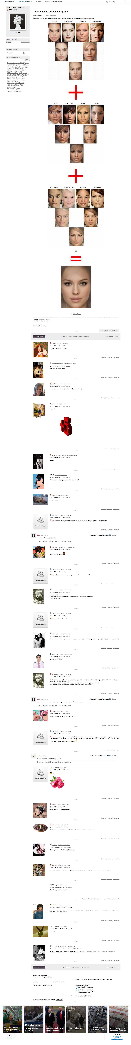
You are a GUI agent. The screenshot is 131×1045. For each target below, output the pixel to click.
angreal (25, 73)
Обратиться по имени (64, 541)
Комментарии (21, 7)
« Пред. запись (65, 336)
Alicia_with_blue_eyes (20, 64)
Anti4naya (9, 66)
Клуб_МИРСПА (11, 84)
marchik (27, 74)
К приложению (25, 42)
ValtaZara (55, 905)
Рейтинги (40, 1)
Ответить (103, 357)
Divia (14, 66)
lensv (53, 404)
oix (18, 76)
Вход (30, 1)
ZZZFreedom (10, 73)
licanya (14, 74)
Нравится (106, 330)
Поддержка (107, 2)
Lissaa (21, 68)
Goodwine (17, 67)
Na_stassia (55, 590)
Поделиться (114, 330)
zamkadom (55, 384)
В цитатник (116, 357)
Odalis (8, 71)
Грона (53, 711)
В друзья (19, 32)
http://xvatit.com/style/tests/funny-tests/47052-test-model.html (97, 951)
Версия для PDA (117, 1036)
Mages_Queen (43, 535)
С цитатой (109, 357)
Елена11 (21, 83)
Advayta (54, 845)
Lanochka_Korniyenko (13, 68)
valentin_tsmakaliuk (12, 78)
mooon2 (9, 76)
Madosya (54, 804)
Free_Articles (10, 67)
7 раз (41, 324)
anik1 (53, 495)
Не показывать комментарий (111, 898)
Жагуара (54, 865)
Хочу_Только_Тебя (58, 455)
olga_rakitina (23, 76)
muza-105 (14, 76)
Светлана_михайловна (13, 90)
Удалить (8, 42)
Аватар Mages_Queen (17, 21)
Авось (48, 1)
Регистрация (23, 1)
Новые (116, 336)
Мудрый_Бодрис (19, 85)
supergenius (15, 77)
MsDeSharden (11, 70)
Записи (9, 7)
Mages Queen (7, 10)
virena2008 (21, 78)
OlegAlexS (55, 515)
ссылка (68, 345)
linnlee (22, 74)
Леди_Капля (10, 85)
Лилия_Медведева (57, 363)
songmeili (9, 77)
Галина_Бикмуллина (13, 83)
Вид (110, 2)
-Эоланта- (10, 63)
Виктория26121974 (12, 81)
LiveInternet (9, 2)
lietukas (18, 74)
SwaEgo (19, 71)
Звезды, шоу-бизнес (44, 319)
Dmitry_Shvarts (20, 66)
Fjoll (53, 824)
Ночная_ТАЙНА (11, 87)
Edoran (27, 66)
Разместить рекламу (117, 1039)
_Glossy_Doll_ (18, 73)
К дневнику (75, 336)
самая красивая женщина (44, 321)
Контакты (117, 1037)
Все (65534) (26, 60)
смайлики (49, 985)
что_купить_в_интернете (14, 91)
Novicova (17, 70)
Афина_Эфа (21, 80)
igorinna (9, 74)
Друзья (14, 7)
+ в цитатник (52, 15)
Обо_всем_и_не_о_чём (13, 88)
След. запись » (84, 336)
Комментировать (39, 336)
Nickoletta (55, 634)
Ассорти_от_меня (12, 80)
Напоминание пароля (58, 982)
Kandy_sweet (24, 67)
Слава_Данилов (57, 946)
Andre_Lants (55, 654)
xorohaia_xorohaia (57, 547)
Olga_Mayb (14, 71)
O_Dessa (23, 70)
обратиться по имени (63, 343)
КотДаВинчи (19, 84)
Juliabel (54, 343)
